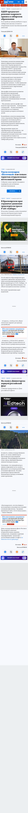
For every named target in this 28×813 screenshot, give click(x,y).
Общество (8, 198)
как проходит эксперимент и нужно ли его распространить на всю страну (13, 331)
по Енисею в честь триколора (12, 538)
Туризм (3, 169)
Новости (3, 5)
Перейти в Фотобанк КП (18, 274)
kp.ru (25, 145)
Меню (2, 2)
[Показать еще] (23, 36)
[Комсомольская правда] (8, 2)
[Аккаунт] (26, 2)
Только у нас (10, 5)
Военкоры (17, 5)
